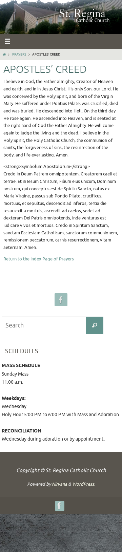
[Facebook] (61, 299)
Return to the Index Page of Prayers (38, 259)
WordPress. (83, 484)
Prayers (19, 54)
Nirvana (59, 484)
